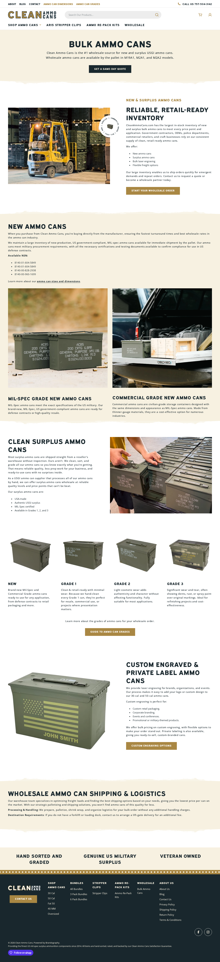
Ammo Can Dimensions (58, 3)
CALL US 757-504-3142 (197, 3)
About (12, 3)
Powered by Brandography (46, 942)
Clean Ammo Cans (24, 942)
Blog (22, 3)
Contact (34, 3)
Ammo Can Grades (88, 3)
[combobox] (113, 15)
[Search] (157, 15)
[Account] (210, 15)
